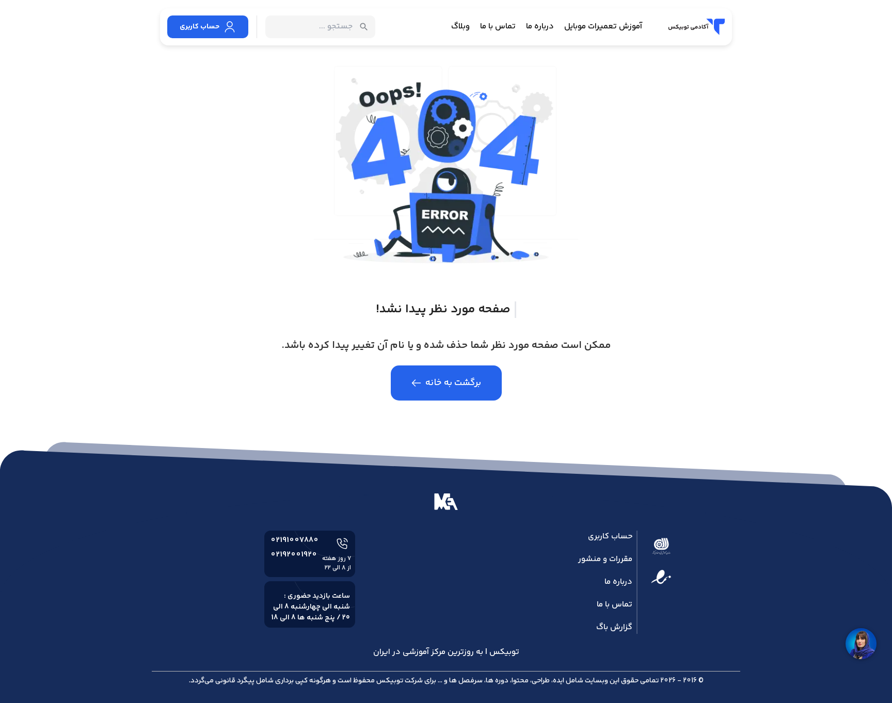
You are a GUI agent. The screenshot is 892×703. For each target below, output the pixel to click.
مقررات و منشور (605, 559)
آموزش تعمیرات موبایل (603, 26)
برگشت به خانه (453, 383)
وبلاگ (460, 26)
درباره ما (540, 26)
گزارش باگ (614, 627)
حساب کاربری (610, 536)
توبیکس (389, 680)
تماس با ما (498, 26)
